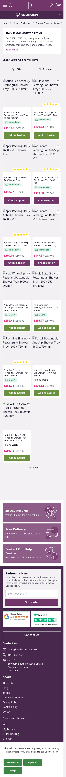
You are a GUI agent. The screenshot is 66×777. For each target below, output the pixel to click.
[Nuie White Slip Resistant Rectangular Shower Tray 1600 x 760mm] (17, 285)
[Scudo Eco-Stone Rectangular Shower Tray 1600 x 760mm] (17, 93)
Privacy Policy (10, 702)
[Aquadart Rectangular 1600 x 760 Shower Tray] (46, 223)
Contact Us (31, 635)
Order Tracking (11, 733)
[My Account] (51, 5)
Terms (6, 692)
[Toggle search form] (10, 5)
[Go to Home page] (31, 5)
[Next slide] (57, 14)
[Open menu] (5, 5)
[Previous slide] (6, 14)
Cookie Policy (10, 706)
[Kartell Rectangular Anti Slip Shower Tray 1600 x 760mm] (46, 350)
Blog (5, 688)
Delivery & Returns (13, 697)
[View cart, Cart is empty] (58, 5)
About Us (8, 683)
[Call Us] (44, 5)
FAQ (5, 724)
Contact (7, 711)
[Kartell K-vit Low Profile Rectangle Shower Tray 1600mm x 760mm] (17, 416)
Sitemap (7, 738)
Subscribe (31, 602)
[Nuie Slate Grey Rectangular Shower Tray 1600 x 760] (46, 285)
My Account (9, 729)
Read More (11, 49)
